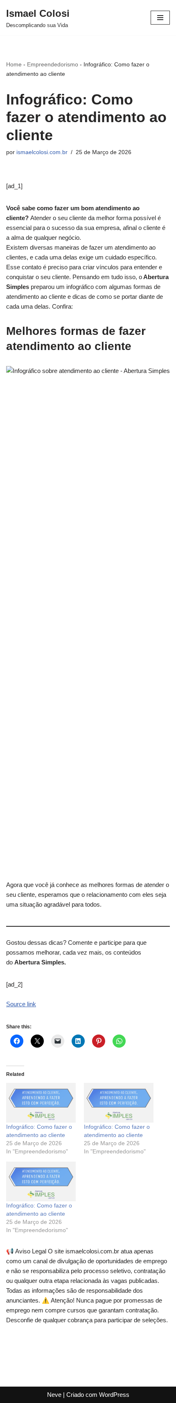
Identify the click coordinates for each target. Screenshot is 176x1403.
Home (14, 64)
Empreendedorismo (52, 64)
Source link (21, 1004)
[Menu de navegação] (160, 18)
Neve (54, 1394)
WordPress (114, 1394)
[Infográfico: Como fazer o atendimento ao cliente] (41, 1103)
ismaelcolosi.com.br (42, 152)
